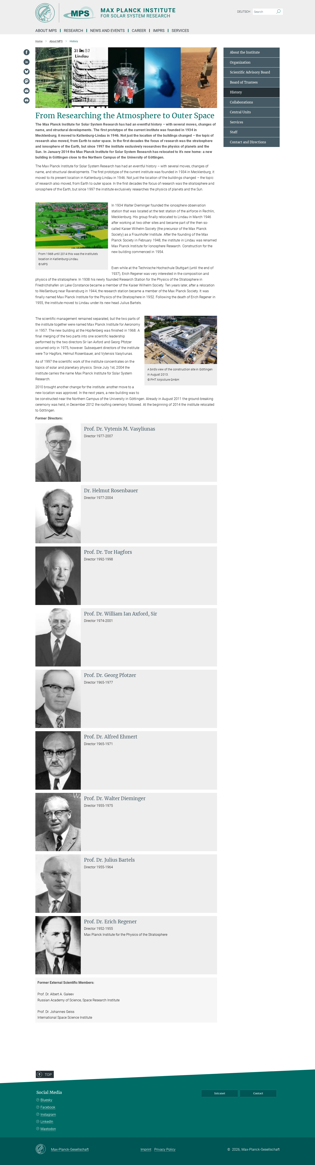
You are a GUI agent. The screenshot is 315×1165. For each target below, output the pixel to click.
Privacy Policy (165, 1149)
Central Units (240, 112)
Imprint (146, 1149)
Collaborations (241, 102)
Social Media (49, 1092)
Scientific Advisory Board (250, 72)
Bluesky (46, 1100)
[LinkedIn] (26, 62)
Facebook (47, 1107)
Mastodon (48, 1129)
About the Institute (245, 52)
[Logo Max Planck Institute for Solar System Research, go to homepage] (115, 12)
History (236, 92)
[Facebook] (26, 52)
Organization (240, 62)
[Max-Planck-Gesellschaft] (43, 1149)
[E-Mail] (26, 91)
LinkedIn (46, 1122)
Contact (258, 1093)
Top (48, 1074)
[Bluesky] (26, 71)
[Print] (26, 100)
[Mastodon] (26, 81)
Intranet (219, 1093)
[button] (104, 245)
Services (236, 122)
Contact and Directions (248, 142)
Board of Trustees (244, 82)
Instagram (48, 1115)
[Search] (278, 12)
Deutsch (243, 11)
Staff (233, 132)
